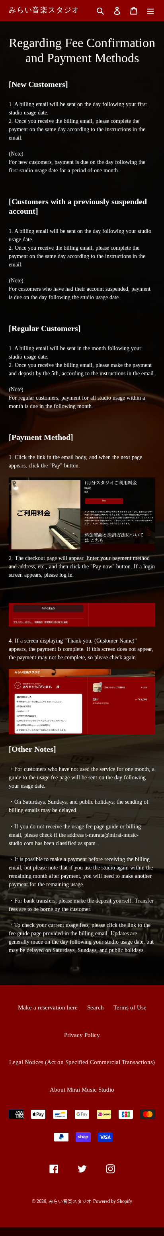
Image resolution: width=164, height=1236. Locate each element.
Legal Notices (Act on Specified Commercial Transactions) (82, 1062)
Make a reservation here (48, 1007)
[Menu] (150, 10)
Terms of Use (129, 1007)
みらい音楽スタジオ (44, 10)
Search (95, 1007)
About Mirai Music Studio (82, 1089)
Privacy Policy (82, 1035)
